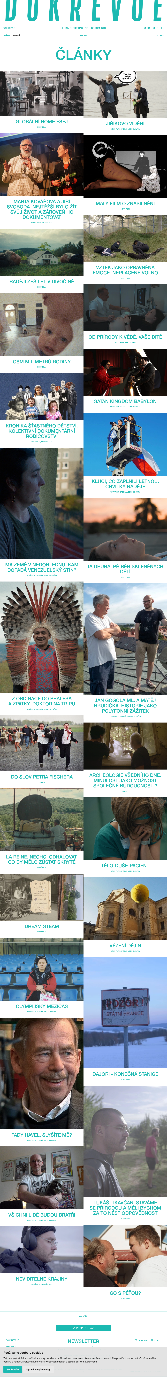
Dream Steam (42, 926)
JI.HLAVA (143, 1340)
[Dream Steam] (42, 897)
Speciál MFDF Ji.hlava (46, 1012)
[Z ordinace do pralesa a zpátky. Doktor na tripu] (42, 637)
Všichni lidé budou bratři (41, 1215)
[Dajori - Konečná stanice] (125, 1012)
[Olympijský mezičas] (42, 969)
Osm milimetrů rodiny (42, 361)
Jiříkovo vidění (125, 123)
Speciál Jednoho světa (46, 575)
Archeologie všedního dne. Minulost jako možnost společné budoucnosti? (125, 780)
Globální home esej (42, 121)
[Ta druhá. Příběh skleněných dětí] (125, 529)
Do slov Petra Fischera (42, 776)
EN (162, 28)
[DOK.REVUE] (83, 12)
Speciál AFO (47, 223)
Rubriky (11, 1346)
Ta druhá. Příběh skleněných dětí (125, 569)
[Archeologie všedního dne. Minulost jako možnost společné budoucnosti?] (125, 746)
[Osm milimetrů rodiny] (42, 324)
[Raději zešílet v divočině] (42, 252)
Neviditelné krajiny (42, 1279)
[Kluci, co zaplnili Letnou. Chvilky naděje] (125, 444)
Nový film (41, 127)
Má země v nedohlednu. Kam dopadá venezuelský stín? (41, 567)
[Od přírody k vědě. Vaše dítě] (125, 307)
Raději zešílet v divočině (41, 281)
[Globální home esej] (42, 93)
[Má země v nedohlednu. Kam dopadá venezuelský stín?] (42, 503)
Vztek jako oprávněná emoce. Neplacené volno (125, 270)
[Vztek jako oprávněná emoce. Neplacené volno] (125, 238)
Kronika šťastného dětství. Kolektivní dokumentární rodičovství (42, 431)
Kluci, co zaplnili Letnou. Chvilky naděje (125, 483)
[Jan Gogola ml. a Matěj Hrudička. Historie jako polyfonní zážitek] (125, 639)
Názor (42, 782)
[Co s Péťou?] (125, 1256)
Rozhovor (36, 223)
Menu (83, 35)
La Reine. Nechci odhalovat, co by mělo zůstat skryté (42, 859)
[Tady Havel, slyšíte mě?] (42, 1073)
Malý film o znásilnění (125, 203)
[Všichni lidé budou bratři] (42, 1177)
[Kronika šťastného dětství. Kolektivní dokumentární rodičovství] (42, 396)
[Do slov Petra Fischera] (42, 743)
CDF (156, 1340)
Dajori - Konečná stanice (125, 1074)
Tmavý (16, 35)
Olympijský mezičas (42, 1006)
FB (148, 28)
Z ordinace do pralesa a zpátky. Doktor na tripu (41, 701)
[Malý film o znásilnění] (125, 166)
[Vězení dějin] (125, 908)
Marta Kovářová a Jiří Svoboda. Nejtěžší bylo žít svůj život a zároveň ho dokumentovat (42, 209)
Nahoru (83, 1316)
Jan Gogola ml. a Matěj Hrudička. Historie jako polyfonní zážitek (125, 705)
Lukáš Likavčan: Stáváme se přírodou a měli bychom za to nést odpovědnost (125, 1208)
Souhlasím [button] (13, 1369)
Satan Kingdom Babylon (125, 401)
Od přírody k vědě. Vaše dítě (125, 337)
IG (157, 28)
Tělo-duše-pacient (125, 865)
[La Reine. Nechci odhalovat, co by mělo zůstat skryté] (42, 819)
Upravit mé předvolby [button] (38, 1369)
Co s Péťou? (125, 1293)
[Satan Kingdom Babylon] (125, 372)
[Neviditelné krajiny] (42, 1249)
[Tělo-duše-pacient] (125, 828)
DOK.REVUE (9, 28)
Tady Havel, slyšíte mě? (42, 1135)
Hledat (160, 35)
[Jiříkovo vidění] (125, 94)
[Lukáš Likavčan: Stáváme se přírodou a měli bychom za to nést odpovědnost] (125, 1141)
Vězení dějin (125, 945)
